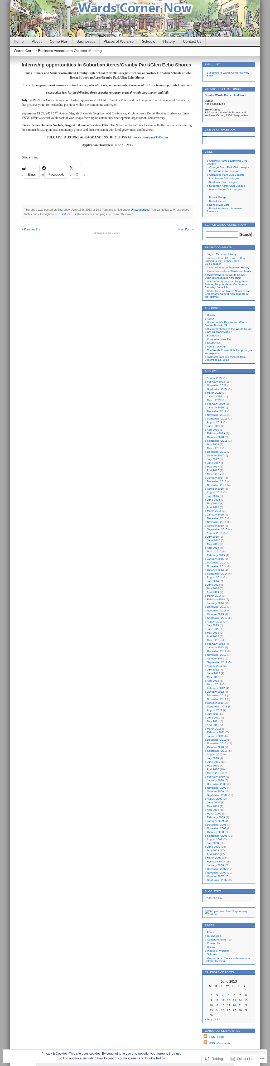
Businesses (85, 41)
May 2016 (213, 503)
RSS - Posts (216, 1036)
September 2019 (217, 418)
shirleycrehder (215, 274)
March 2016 (214, 510)
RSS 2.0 (60, 214)
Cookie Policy (155, 1058)
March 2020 (214, 400)
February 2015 (216, 555)
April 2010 (213, 769)
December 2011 (216, 695)
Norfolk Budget (218, 197)
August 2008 (215, 839)
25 (222, 1010)
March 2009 (214, 813)
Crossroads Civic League (224, 171)
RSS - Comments (219, 1043)
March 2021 (214, 392)
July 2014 (213, 581)
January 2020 (215, 407)
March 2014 (214, 595)
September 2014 (217, 573)
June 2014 (213, 584)
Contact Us (192, 41)
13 (234, 1000)
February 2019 (216, 433)
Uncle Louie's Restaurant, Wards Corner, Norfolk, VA (226, 324)
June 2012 (213, 673)
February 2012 (216, 688)
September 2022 (217, 389)
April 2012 (213, 680)
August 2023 (215, 378)
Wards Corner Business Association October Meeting (58, 51)
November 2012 (216, 654)
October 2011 (215, 702)
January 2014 (215, 603)
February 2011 (216, 732)
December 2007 (216, 868)
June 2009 (213, 802)
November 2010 (216, 743)
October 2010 (215, 747)
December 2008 (216, 824)
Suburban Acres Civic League (227, 185)
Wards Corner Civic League (225, 189)
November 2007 (216, 872)
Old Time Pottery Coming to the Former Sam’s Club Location (225, 261)
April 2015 (213, 547)
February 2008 (216, 861)
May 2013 (213, 632)
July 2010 (213, 758)
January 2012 (215, 691)
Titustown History (226, 254)
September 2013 (217, 617)
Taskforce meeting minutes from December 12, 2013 (225, 358)
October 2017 (215, 455)
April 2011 (213, 724)
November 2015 (216, 521)
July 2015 (213, 536)
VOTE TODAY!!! (216, 346)
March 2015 (214, 551)
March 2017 (214, 473)
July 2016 (213, 496)
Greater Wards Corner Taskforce (225, 95)
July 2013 (213, 625)
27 (234, 1010)
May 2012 (213, 677)
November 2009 (216, 787)
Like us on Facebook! (221, 129)
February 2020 (216, 403)
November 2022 (216, 385)
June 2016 (213, 499)
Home (19, 41)
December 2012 (216, 651)
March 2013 (214, 640)
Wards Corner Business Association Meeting (225, 276)
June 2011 (213, 717)
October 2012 (215, 658)
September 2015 (217, 529)
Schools (148, 41)
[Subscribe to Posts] (205, 1036)
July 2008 (213, 843)
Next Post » (185, 229)
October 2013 (215, 614)
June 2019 (213, 426)
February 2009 (216, 817)
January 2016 (215, 514)
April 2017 (213, 470)
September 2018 (217, 440)
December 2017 (216, 451)
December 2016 (216, 481)
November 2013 (216, 610)
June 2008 (213, 846)
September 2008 (217, 835)
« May (208, 1019)
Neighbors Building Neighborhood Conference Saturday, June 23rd (226, 284)
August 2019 (215, 422)
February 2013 (216, 643)
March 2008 (214, 857)
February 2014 (216, 599)
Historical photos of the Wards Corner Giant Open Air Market (228, 330)
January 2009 (215, 820)
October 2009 (215, 791)
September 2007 (217, 880)
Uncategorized (140, 209)
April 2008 (213, 854)
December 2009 (216, 784)
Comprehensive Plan (219, 339)
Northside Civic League (223, 182)
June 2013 (213, 629)
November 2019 (216, 414)
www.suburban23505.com (150, 137)
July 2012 (213, 669)
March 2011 (214, 728)
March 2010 (214, 772)
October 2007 (215, 876)
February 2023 (216, 381)
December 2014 (216, 562)
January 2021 (215, 396)
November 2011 (216, 699)
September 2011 (217, 706)
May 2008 (213, 850)
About (37, 41)
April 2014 (213, 592)
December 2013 (216, 606)
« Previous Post (31, 229)
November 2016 (216, 485)
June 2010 (213, 761)
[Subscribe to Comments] (205, 1043)
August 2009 (215, 798)
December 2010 (216, 739)
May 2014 (213, 588)
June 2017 (213, 462)
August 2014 (215, 577)
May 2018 (213, 444)
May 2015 (213, 544)
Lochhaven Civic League (224, 178)
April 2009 (213, 809)
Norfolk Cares (217, 201)
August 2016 (215, 492)
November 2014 (216, 566)
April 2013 (213, 636)
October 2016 (215, 488)
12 (228, 1000)
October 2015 (215, 525)
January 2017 (215, 477)
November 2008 (216, 828)
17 (217, 1005)
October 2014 (215, 569)
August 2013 (215, 621)
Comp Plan (59, 41)
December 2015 (216, 518)
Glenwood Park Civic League (226, 174)
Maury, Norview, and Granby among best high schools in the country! (227, 294)
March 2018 (214, 448)
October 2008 (215, 832)
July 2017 (213, 459)
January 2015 (215, 558)
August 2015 (215, 533)
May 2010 (213, 765)
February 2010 (216, 776)
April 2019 (213, 429)
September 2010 (217, 750)
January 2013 (215, 647)
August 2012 (215, 665)
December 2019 (216, 411)
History (169, 41)
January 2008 (215, 865)
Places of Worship (119, 41)
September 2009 (217, 795)
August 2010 (215, 754)
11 (222, 1000)
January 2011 (215, 736)
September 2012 (217, 662)
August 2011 (214, 710)
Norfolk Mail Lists (219, 204)
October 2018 (215, 437)
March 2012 (214, 684)
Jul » (217, 1019)
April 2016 (213, 507)
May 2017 (213, 466)
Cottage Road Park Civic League (229, 167)
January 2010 (215, 780)
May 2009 (213, 806)
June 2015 (213, 540)
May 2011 (213, 721)
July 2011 (213, 713)
